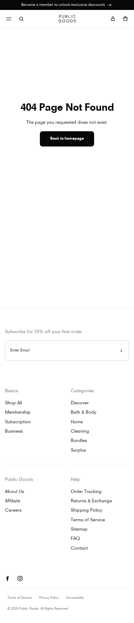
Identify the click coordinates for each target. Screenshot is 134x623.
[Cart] (125, 18)
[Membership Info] (109, 5)
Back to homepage (67, 139)
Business (14, 431)
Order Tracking (86, 492)
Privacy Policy (49, 598)
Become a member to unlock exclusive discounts (63, 5)
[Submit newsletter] (121, 350)
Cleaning (80, 431)
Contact (79, 548)
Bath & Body (83, 412)
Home (77, 422)
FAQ (75, 539)
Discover (80, 403)
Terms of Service (88, 520)
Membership (18, 412)
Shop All (13, 403)
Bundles (79, 441)
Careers (13, 510)
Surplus (78, 450)
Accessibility (75, 598)
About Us (14, 492)
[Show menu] (8, 18)
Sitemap (79, 529)
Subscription (18, 422)
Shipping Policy (86, 510)
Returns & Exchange (91, 501)
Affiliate (12, 501)
